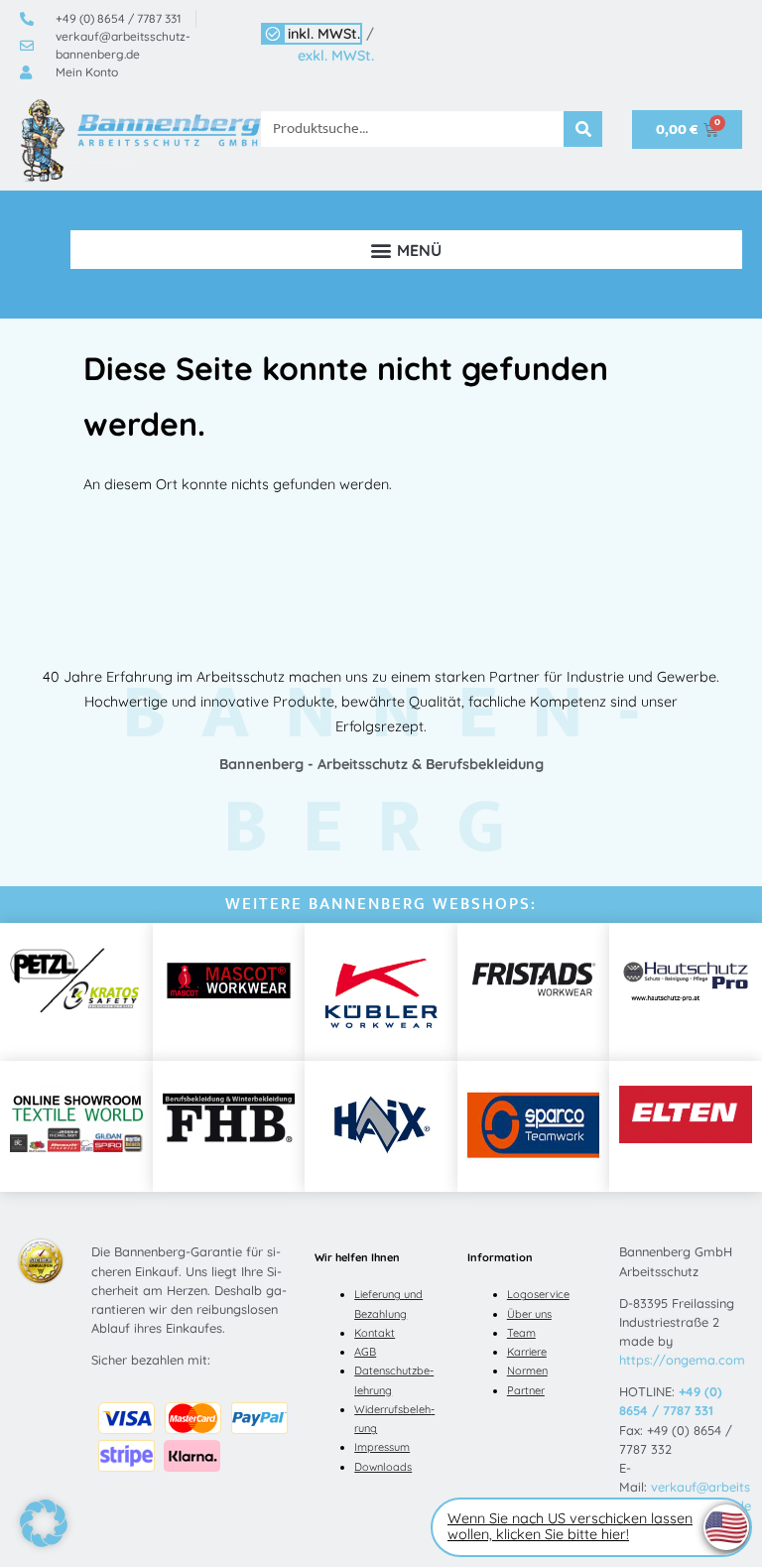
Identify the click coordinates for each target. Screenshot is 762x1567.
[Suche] (583, 129)
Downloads (383, 1467)
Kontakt (374, 1333)
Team (521, 1333)
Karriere (527, 1352)
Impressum (382, 1447)
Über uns (529, 1314)
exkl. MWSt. (336, 56)
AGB (365, 1352)
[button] (406, 249)
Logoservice (538, 1294)
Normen (527, 1370)
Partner (526, 1390)
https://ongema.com (682, 1360)
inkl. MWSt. (324, 34)
